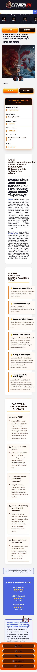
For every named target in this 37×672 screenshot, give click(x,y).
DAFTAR (27, 30)
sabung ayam (13, 233)
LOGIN (9, 30)
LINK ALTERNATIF (19, 661)
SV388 (10, 199)
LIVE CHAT (20, 666)
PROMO (19, 645)
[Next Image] (33, 62)
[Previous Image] (3, 62)
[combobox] (16, 12)
